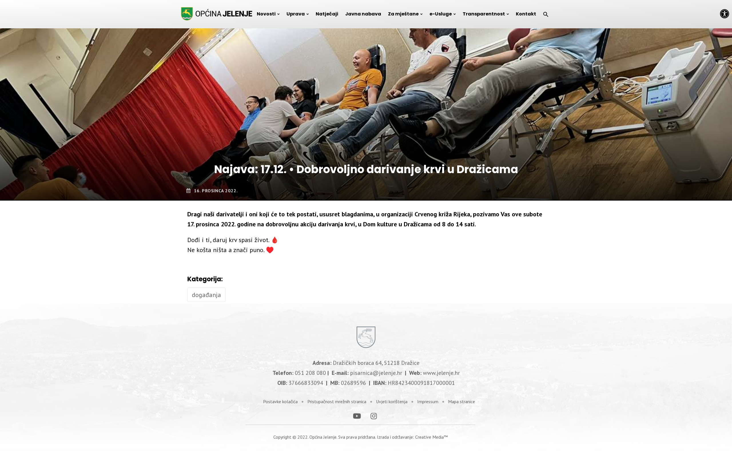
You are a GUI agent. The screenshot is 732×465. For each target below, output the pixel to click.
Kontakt (526, 14)
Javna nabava (363, 14)
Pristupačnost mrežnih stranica (336, 401)
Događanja (206, 295)
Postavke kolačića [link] (280, 401)
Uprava (296, 14)
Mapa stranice (461, 401)
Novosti (266, 14)
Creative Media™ (431, 437)
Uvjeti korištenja (391, 401)
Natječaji (327, 14)
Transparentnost (484, 14)
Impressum (427, 401)
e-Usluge (440, 14)
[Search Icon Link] (545, 14)
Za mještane (403, 14)
